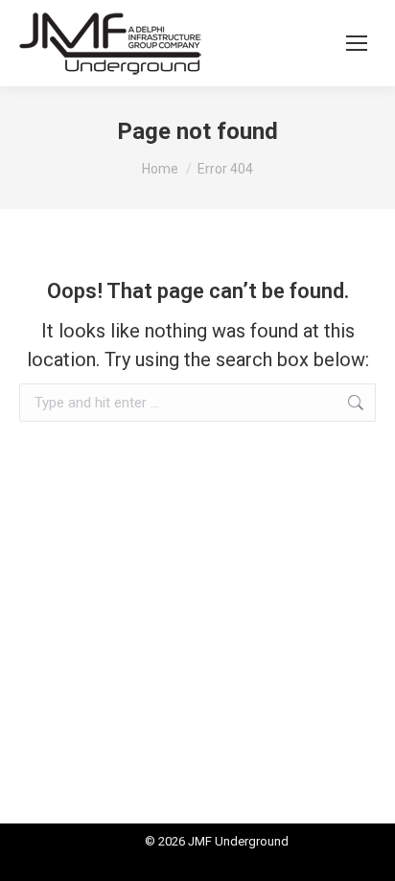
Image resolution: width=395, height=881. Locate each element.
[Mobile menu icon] (356, 43)
